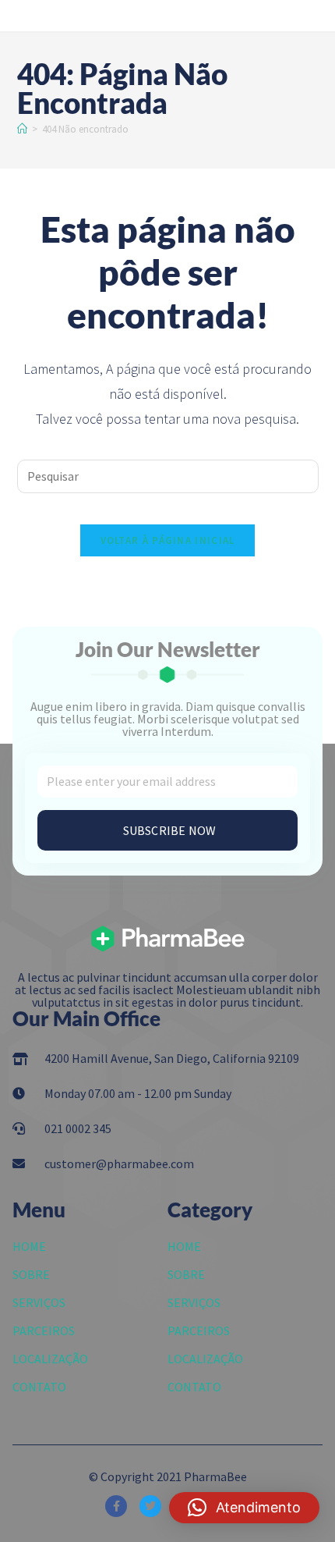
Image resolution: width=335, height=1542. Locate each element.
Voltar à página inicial (167, 540)
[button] (244, 1507)
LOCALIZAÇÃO (50, 1358)
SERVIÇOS (38, 1302)
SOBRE (31, 1274)
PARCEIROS (43, 1330)
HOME (29, 1246)
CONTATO (39, 1387)
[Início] (22, 129)
